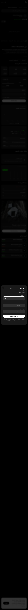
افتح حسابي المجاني (14, 316)
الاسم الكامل (22, 303)
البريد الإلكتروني (22, 309)
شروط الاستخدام (9, 320)
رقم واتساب (22, 295)
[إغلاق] (3, 288)
